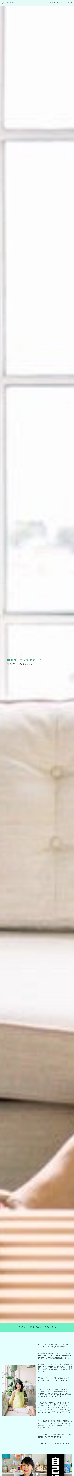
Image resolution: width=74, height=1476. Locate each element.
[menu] (57, 3)
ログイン (59, 3)
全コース (53, 3)
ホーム (47, 3)
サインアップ (68, 3)
